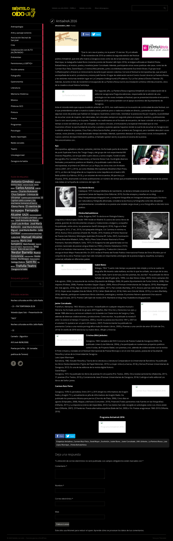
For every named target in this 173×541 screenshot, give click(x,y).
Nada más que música (26, 249)
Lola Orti (15, 237)
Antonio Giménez (22, 182)
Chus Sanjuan (18, 194)
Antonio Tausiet (28, 185)
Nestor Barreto (22, 252)
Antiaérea (69, 441)
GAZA (25, 214)
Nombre (59, 485)
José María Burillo (27, 230)
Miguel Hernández (28, 247)
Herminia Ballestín (35, 215)
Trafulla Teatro (26, 266)
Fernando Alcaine (24, 212)
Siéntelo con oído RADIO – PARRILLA (64, 8)
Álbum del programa (101, 8)
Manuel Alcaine (31, 237)
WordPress (42, 538)
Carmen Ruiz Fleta (81, 441)
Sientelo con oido (18, 538)
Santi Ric (31, 262)
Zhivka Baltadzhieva (78, 445)
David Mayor (95, 441)
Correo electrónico (64, 498)
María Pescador (29, 244)
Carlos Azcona (25, 188)
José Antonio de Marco (26, 220)
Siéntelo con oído (85, 8)
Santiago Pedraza (18, 262)
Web (57, 512)
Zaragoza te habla (19, 269)
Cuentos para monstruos (30, 198)
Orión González (29, 256)
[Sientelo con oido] (23, 18)
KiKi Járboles (142, 441)
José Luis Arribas (20, 223)
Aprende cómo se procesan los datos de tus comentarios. (119, 530)
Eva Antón (105, 441)
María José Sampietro (21, 242)
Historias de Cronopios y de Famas (24, 218)
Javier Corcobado (128, 441)
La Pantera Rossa (156, 441)
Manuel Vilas (15, 241)
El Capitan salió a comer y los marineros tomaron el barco (27, 200)
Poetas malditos (34, 259)
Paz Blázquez (23, 259)
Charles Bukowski (28, 191)
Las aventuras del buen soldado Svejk (31, 233)
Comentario (61, 466)
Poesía (73, 26)
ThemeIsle (162, 538)
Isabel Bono (115, 441)
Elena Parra (17, 206)
